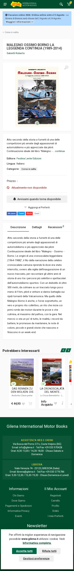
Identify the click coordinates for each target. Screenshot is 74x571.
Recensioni (56, 227)
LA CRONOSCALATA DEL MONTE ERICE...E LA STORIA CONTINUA (52, 390)
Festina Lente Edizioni (29, 158)
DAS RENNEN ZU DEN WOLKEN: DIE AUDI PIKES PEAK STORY (22, 390)
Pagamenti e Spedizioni (18, 505)
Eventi (18, 516)
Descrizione (18, 227)
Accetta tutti (24, 551)
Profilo (55, 505)
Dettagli (37, 227)
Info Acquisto (47, 403)
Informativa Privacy (18, 510)
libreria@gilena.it (26, 471)
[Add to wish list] (23, 403)
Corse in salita (29, 169)
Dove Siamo (18, 500)
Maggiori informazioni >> (20, 22)
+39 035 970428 (53, 447)
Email (37, 213)
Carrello (55, 500)
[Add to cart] (30, 404)
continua (60, 151)
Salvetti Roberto (16, 53)
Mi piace (11, 213)
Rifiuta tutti (49, 551)
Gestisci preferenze (36, 558)
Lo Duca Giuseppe (54, 396)
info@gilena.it (26, 447)
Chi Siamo (18, 495)
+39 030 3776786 (54, 471)
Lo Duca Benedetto (50, 395)
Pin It (29, 213)
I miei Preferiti (55, 516)
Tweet (21, 213)
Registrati (55, 495)
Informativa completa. (37, 543)
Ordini (55, 510)
